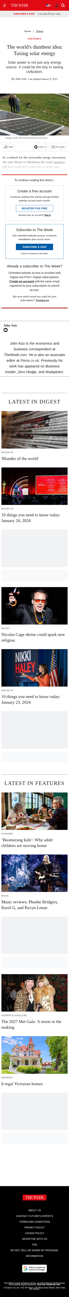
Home (27, 31)
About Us (34, 1210)
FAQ (34, 1244)
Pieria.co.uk (30, 360)
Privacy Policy (34, 1227)
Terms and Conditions (34, 1221)
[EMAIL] (7, 330)
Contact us (42, 300)
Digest (39, 31)
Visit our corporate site (48, 1284)
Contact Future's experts (34, 1216)
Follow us (42, 147)
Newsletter (60, 147)
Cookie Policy (34, 1233)
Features (34, 39)
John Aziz (21, 78)
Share (10, 147)
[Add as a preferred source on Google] (34, 1268)
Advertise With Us (34, 1238)
